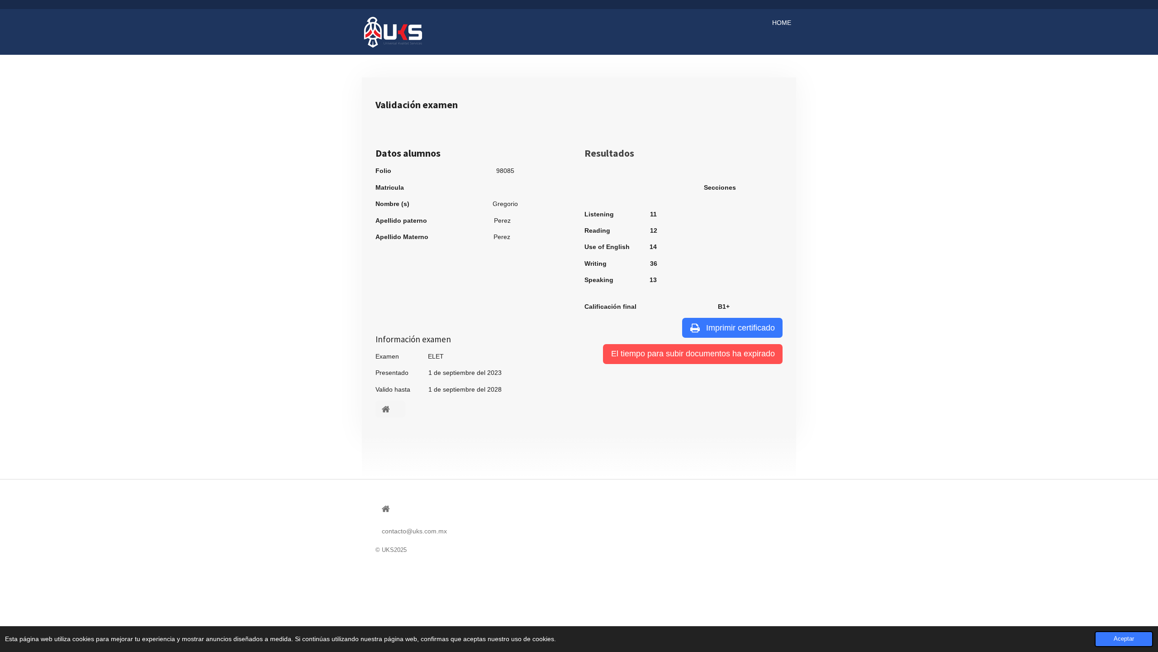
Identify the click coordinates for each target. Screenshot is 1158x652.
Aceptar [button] (1124, 639)
